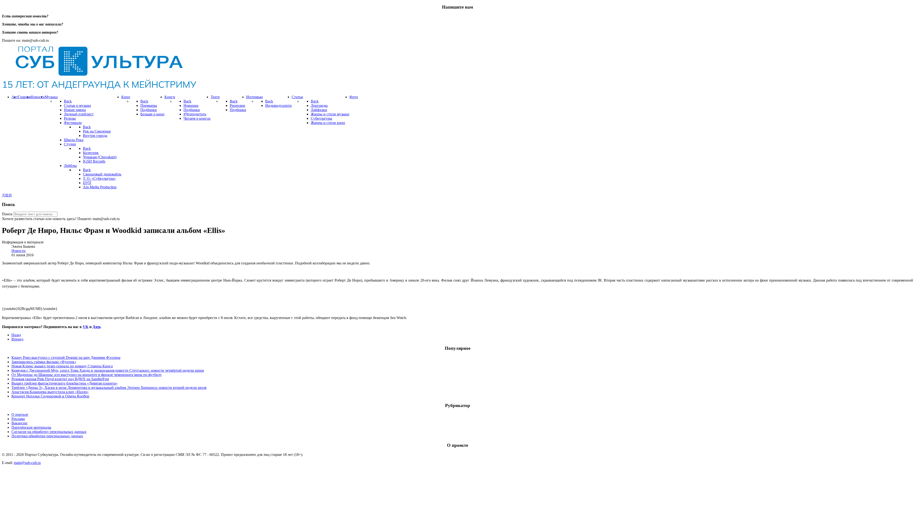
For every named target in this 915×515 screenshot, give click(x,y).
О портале (19, 414)
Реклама (18, 419)
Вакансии (19, 423)
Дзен (96, 327)
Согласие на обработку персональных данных (48, 432)
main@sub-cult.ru (27, 463)
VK (85, 327)
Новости (18, 251)
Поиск (7, 214)
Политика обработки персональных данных (47, 436)
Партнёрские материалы (31, 427)
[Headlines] (99, 89)
